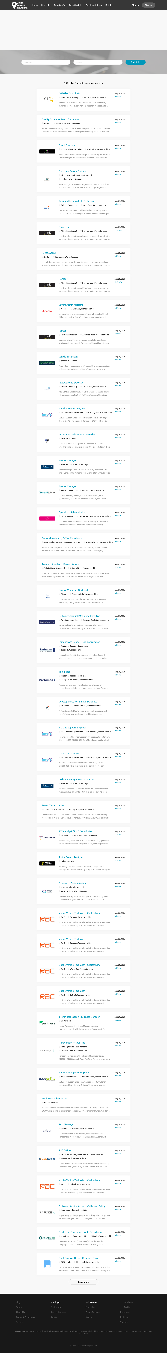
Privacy (19, 1322)
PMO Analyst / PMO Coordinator (76, 831)
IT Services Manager (69, 753)
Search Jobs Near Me (51, 1331)
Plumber (63, 278)
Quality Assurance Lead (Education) (60, 119)
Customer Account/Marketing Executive (79, 616)
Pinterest (124, 1317)
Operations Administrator (72, 512)
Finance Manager (67, 460)
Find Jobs (135, 62)
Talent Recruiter (136, 1331)
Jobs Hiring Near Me (89, 1346)
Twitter (127, 1307)
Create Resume (92, 1312)
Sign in (135, 5)
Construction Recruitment (119, 1331)
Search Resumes (58, 1312)
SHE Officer (65, 1150)
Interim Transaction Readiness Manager (79, 1016)
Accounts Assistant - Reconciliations (60, 564)
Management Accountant (72, 1042)
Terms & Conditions (25, 1317)
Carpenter (64, 227)
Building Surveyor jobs (100, 1331)
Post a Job (56, 1307)
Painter (62, 330)
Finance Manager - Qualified (73, 590)
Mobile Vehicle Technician (72, 939)
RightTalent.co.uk (66, 1331)
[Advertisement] (83, 28)
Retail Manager (66, 1124)
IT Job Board (37, 1331)
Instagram (125, 1312)
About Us (20, 1312)
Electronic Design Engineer (73, 171)
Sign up (148, 5)
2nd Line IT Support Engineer (74, 1072)
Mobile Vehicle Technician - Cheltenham (79, 913)
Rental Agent (49, 253)
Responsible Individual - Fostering (76, 201)
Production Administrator (55, 1098)
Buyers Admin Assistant (71, 304)
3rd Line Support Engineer (72, 727)
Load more (83, 1282)
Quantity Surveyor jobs (82, 1331)
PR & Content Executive (71, 382)
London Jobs (147, 1331)
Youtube (124, 1322)
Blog (18, 1302)
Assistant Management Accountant (77, 779)
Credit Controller (67, 145)
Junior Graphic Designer (71, 857)
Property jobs (83, 1333)
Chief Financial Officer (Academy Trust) (79, 1258)
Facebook (128, 1302)
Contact (19, 1307)
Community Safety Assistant (73, 883)
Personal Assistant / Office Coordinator (62, 538)
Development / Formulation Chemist (78, 701)
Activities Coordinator (70, 93)
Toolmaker (64, 671)
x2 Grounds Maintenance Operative (77, 434)
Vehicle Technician (68, 356)
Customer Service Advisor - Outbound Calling (82, 1206)
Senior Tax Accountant (53, 805)
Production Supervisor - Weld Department (81, 1232)
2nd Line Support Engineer (72, 408)
